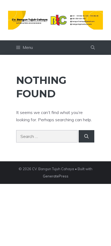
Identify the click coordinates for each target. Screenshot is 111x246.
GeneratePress (55, 176)
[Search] (86, 136)
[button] (92, 47)
